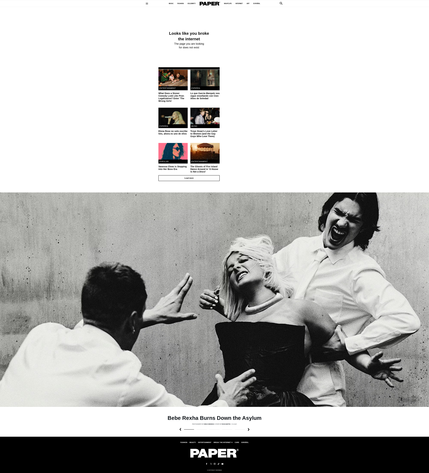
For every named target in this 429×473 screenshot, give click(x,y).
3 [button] (227, 429)
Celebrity (191, 3)
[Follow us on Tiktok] (218, 464)
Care (237, 442)
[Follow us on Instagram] (214, 464)
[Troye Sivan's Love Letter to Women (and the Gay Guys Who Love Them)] (205, 116)
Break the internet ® (223, 442)
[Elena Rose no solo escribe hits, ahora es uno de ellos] (173, 116)
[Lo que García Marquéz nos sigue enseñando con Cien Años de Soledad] (205, 78)
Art (248, 3)
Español (256, 3)
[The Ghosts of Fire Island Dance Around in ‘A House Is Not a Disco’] (205, 151)
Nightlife (228, 3)
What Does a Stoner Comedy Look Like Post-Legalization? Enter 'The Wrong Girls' (171, 97)
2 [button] (214, 429)
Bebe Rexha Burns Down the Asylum (215, 418)
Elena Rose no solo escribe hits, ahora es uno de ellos (172, 132)
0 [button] (189, 429)
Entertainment (167, 88)
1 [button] (202, 429)
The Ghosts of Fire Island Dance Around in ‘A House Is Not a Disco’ (204, 169)
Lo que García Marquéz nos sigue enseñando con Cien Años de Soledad (205, 96)
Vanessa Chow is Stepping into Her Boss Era (172, 167)
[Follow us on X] (210, 464)
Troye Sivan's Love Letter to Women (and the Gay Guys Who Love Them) (203, 133)
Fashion (180, 3)
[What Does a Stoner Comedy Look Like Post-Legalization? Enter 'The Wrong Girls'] (173, 78)
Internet (239, 3)
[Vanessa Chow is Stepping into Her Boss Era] (173, 151)
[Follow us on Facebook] (206, 464)
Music (171, 3)
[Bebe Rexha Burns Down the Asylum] (214, 299)
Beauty (192, 442)
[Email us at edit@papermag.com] (222, 464)
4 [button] (240, 429)
